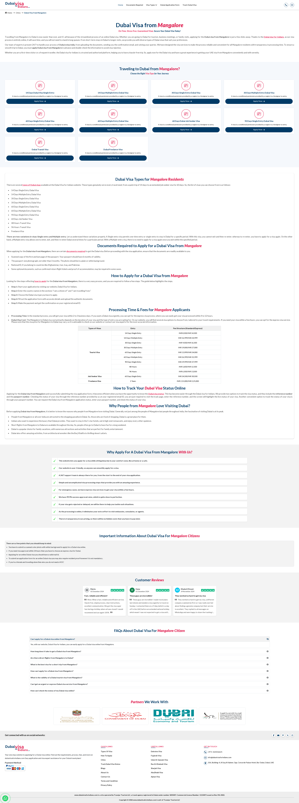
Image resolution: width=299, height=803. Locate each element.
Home (120, 5)
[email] (292, 5)
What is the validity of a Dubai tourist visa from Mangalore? (56, 677)
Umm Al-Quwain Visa (159, 760)
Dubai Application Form (169, 5)
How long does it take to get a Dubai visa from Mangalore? (55, 651)
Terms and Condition (109, 781)
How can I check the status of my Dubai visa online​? (52, 691)
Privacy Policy (106, 785)
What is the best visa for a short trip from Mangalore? (53, 664)
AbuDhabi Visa (157, 772)
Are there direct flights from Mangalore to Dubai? (52, 658)
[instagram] (292, 735)
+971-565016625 (215, 752)
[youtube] (278, 735)
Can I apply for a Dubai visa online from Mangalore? (52, 639)
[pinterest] (283, 735)
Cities (18, 13)
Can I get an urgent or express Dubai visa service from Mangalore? (59, 684)
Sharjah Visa (156, 768)
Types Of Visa (106, 751)
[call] (286, 5)
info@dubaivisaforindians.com (219, 757)
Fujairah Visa (156, 756)
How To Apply (106, 756)
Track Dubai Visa (189, 5)
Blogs (103, 768)
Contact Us (105, 777)
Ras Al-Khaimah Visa (159, 764)
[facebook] (273, 735)
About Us (105, 772)
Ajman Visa (155, 777)
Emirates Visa (156, 751)
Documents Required (134, 5)
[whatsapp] (5, 798)
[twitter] (287, 735)
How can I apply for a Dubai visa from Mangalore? (51, 671)
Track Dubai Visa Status (110, 764)
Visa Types (150, 5)
